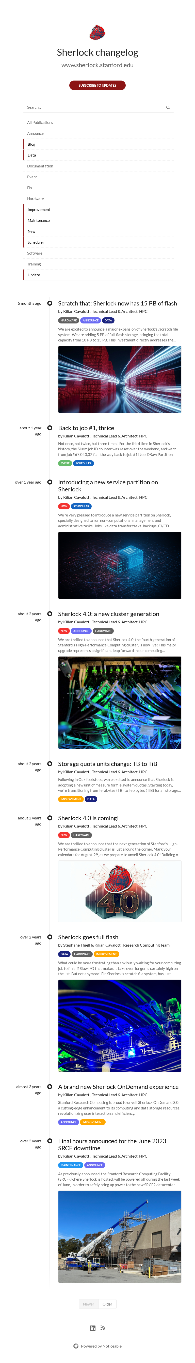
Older (107, 1304)
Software (34, 253)
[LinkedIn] (95, 1327)
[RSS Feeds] (103, 1327)
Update (34, 275)
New (31, 231)
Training (34, 264)
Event (32, 177)
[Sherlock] (97, 33)
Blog (31, 144)
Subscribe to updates (97, 85)
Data (32, 155)
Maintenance (39, 220)
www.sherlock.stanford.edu (97, 64)
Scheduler (36, 242)
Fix (29, 187)
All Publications (40, 122)
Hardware (35, 198)
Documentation (40, 166)
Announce (35, 133)
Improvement (39, 209)
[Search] (168, 107)
